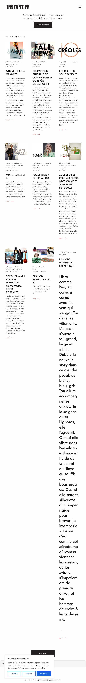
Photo (8, 168)
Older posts (43, 653)
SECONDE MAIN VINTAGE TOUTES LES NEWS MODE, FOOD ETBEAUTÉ (15, 284)
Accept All (43, 673)
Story (34, 168)
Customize (14, 673)
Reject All (28, 673)
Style (38, 168)
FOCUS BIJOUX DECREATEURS (41, 176)
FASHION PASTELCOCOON (42, 279)
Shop (39, 64)
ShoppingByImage (16, 269)
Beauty (8, 64)
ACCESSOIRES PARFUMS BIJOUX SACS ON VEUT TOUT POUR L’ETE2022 (68, 181)
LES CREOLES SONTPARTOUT (68, 72)
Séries (13, 168)
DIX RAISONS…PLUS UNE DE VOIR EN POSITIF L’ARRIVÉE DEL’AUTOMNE (42, 77)
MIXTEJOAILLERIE (15, 176)
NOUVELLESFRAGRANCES (15, 72)
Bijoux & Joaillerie (17, 165)
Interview (14, 64)
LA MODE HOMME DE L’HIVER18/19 (67, 263)
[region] (29, 667)
